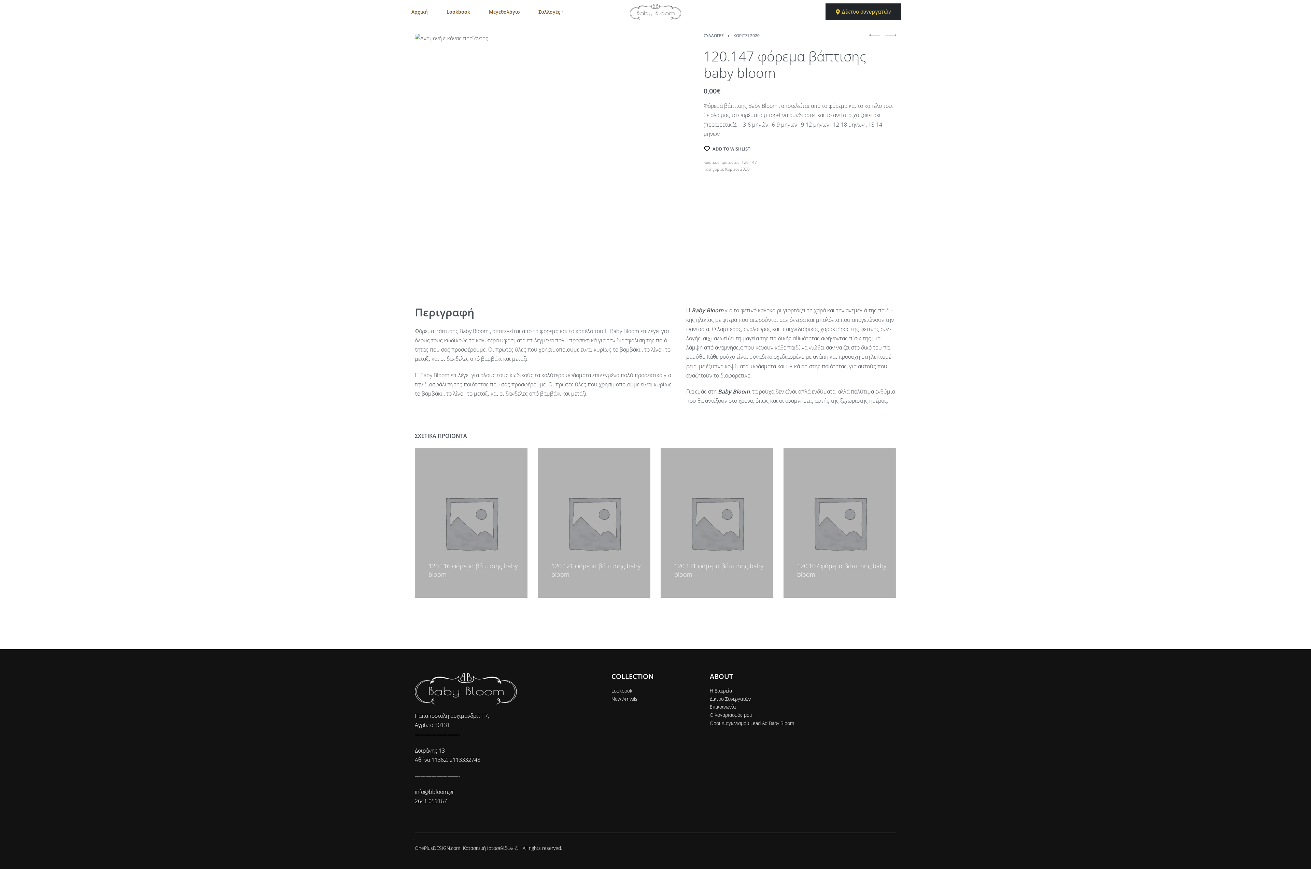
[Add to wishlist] (431, 556)
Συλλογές (714, 36)
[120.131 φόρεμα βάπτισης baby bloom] (717, 523)
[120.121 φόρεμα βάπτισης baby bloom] (594, 523)
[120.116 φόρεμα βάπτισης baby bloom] (471, 523)
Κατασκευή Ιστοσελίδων (488, 848)
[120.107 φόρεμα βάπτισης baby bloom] (840, 523)
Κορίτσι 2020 (746, 36)
